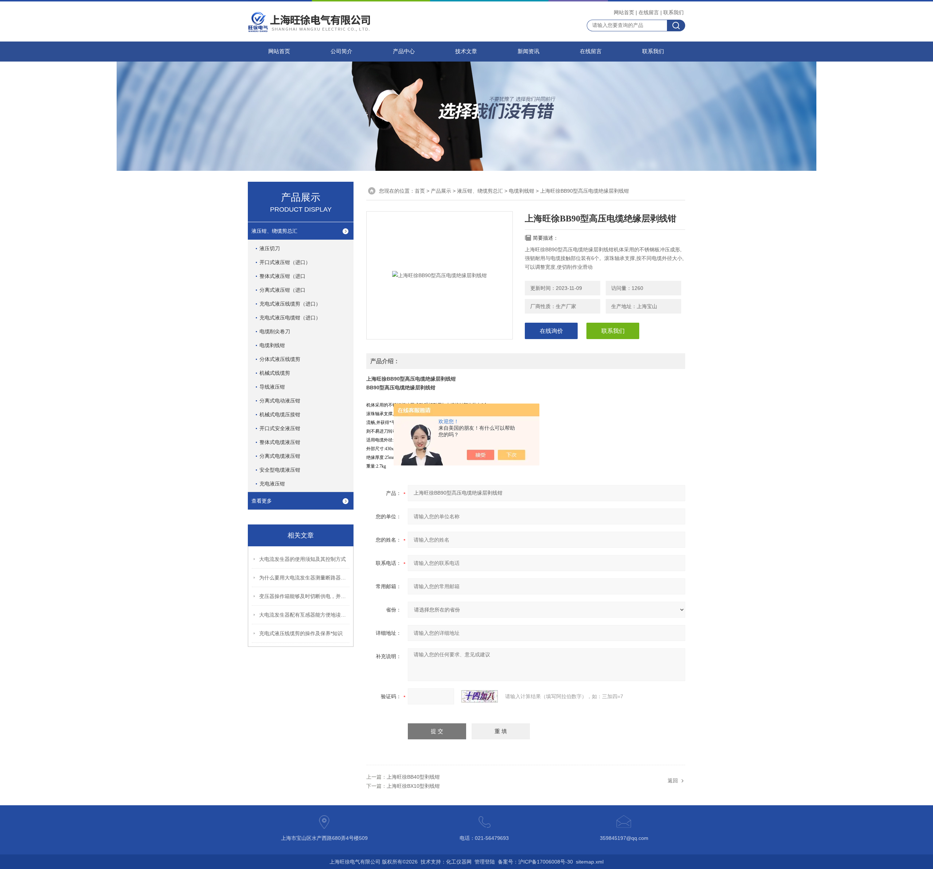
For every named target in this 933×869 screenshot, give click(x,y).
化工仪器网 (459, 862)
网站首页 (624, 12)
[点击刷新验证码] (479, 696)
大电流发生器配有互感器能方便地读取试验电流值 (304, 615)
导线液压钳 (272, 387)
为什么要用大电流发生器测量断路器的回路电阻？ (304, 578)
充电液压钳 (272, 484)
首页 (420, 191)
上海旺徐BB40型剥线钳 (413, 777)
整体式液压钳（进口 (282, 276)
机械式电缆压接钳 (279, 414)
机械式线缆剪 (274, 373)
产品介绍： (384, 361)
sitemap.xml (590, 862)
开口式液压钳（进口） (285, 262)
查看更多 (261, 501)
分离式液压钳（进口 (282, 290)
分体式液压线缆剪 (279, 359)
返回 (673, 780)
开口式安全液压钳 (279, 428)
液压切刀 (269, 248)
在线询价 (551, 331)
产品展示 (441, 191)
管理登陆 (485, 862)
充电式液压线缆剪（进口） (290, 304)
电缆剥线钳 (272, 345)
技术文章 (466, 51)
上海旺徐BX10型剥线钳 (413, 786)
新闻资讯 (528, 51)
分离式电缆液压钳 (279, 456)
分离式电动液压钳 (279, 401)
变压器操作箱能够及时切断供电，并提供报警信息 (304, 596)
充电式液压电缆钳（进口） (290, 318)
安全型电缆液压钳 (279, 470)
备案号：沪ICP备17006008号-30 (535, 862)
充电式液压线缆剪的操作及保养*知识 (301, 633)
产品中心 (404, 51)
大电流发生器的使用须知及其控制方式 (302, 559)
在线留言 (649, 12)
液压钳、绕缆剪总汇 (274, 231)
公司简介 (341, 51)
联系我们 (673, 12)
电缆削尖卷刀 (274, 331)
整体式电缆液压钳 (279, 442)
